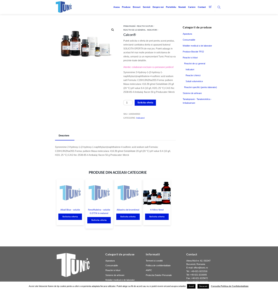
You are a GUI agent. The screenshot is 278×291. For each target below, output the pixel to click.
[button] (112, 29)
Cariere (191, 7)
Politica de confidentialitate (158, 265)
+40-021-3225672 (199, 278)
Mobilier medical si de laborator (197, 45)
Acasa (116, 7)
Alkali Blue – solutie (70, 209)
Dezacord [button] (203, 286)
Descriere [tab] (64, 135)
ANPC (149, 270)
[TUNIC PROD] (63, 7)
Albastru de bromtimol (128, 209)
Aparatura (187, 34)
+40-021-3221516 (199, 271)
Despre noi (158, 7)
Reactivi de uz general (134, 30)
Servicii (146, 7)
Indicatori (152, 30)
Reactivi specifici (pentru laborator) (200, 87)
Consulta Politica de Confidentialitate (229, 286)
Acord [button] (191, 286)
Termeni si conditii (154, 260)
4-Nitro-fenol (157, 209)
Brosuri (136, 7)
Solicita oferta (145, 102)
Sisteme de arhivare (192, 93)
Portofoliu (171, 7)
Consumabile (189, 40)
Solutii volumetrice (194, 81)
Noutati (182, 7)
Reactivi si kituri (145, 26)
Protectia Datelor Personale (159, 275)
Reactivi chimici (193, 75)
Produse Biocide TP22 (193, 51)
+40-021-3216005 (198, 274)
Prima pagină (129, 26)
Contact (202, 7)
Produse (126, 7)
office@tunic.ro (201, 267)
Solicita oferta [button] (70, 216)
